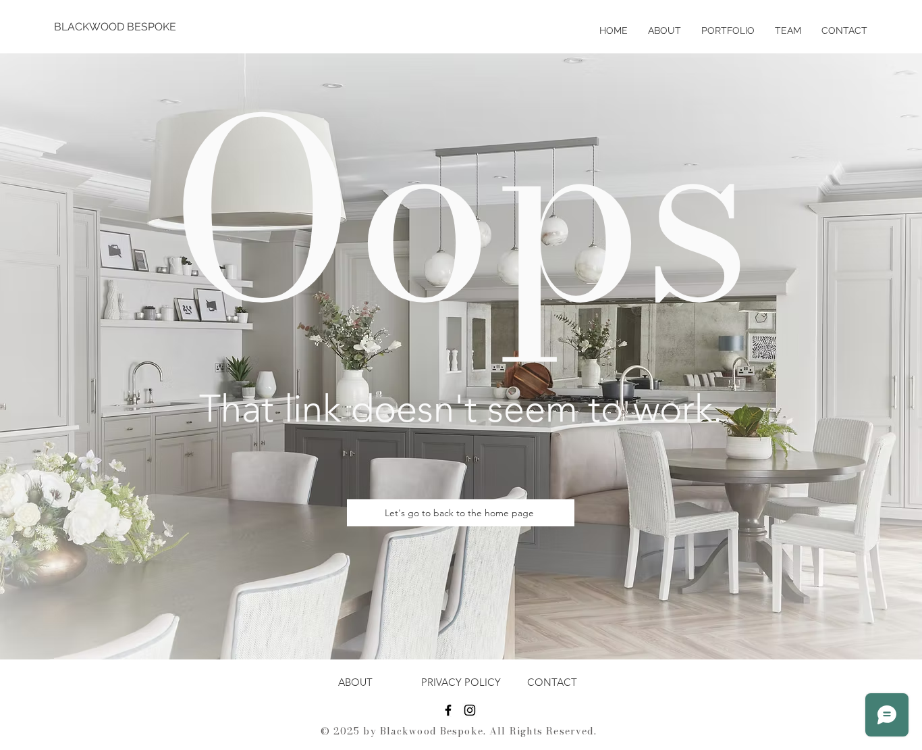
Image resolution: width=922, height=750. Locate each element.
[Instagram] (469, 710)
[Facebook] (448, 710)
